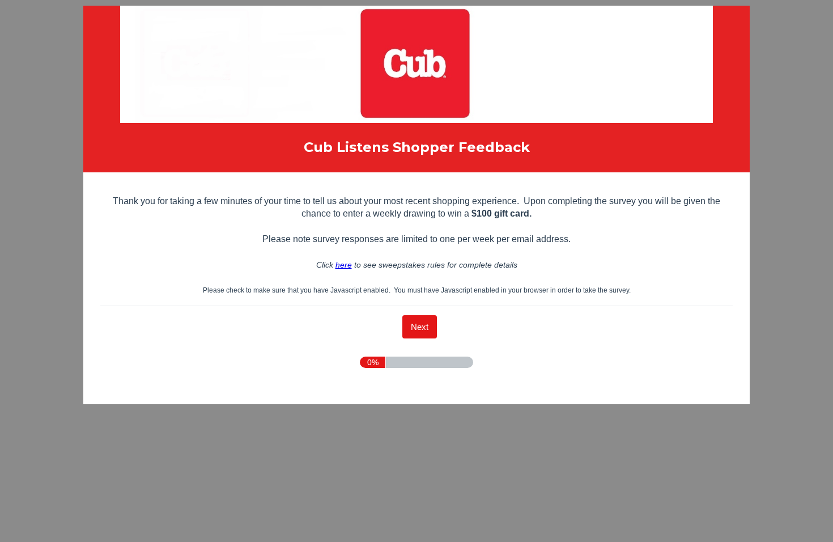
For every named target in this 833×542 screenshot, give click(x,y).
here (343, 264)
